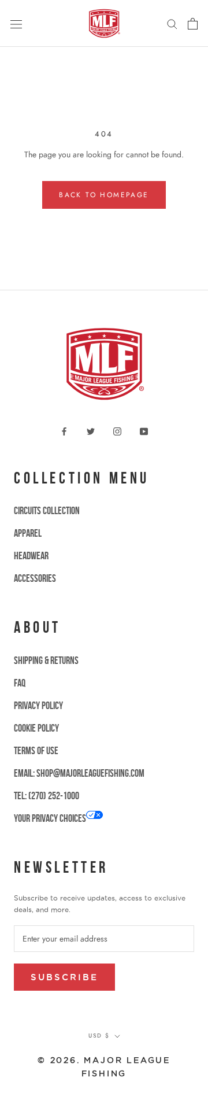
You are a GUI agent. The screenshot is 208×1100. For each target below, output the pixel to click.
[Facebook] (64, 430)
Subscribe (64, 977)
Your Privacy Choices (50, 818)
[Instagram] (117, 430)
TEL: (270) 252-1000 (46, 796)
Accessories (35, 578)
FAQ (19, 683)
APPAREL (28, 533)
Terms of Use (36, 750)
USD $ (99, 1035)
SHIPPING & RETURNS (46, 660)
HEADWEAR (31, 556)
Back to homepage (103, 195)
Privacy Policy (38, 705)
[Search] (172, 23)
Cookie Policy (36, 728)
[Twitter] (91, 430)
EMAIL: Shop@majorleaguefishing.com (79, 773)
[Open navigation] (16, 23)
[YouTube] (144, 430)
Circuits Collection (47, 510)
